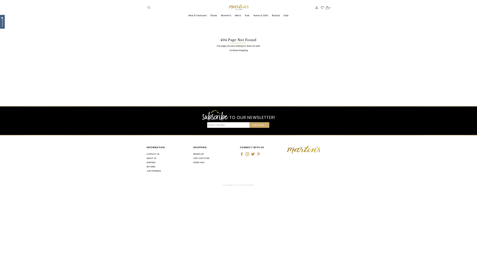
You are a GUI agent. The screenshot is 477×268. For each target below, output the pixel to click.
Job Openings (154, 170)
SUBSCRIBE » (259, 125)
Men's (238, 15)
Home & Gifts (260, 15)
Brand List (198, 154)
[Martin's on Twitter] (253, 154)
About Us (151, 158)
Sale (286, 15)
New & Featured (198, 15)
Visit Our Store (201, 158)
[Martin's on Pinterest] (258, 154)
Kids (247, 15)
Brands (276, 15)
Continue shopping (238, 50)
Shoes (213, 15)
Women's (226, 15)
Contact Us (153, 154)
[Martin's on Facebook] (242, 154)
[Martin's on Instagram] (247, 154)
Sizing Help (199, 162)
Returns (151, 166)
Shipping (151, 162)
